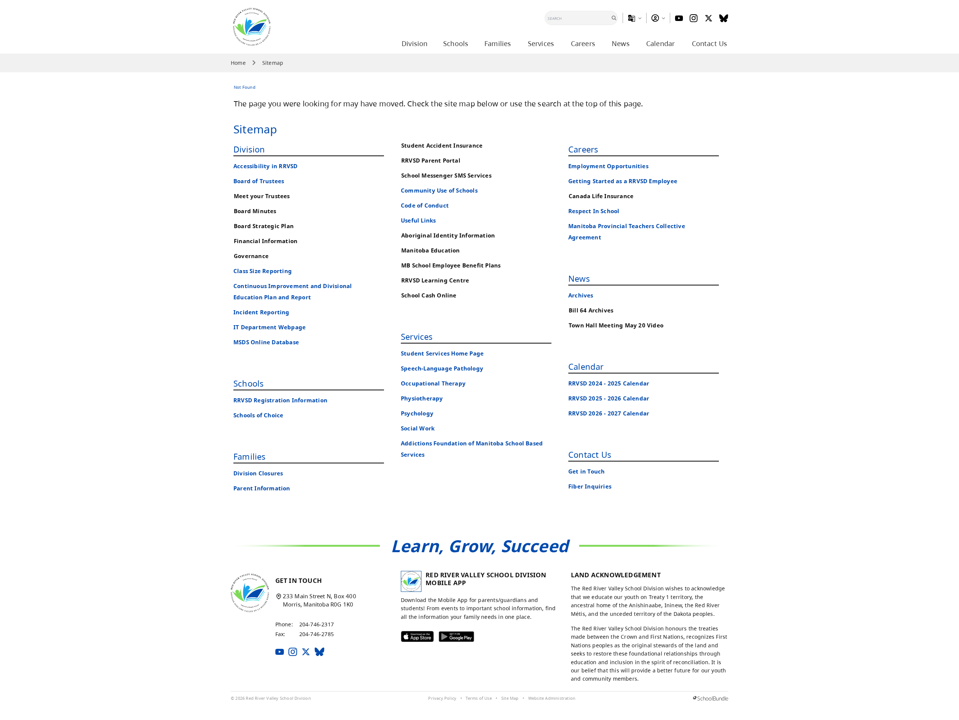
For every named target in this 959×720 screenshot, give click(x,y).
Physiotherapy (422, 398)
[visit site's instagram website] (292, 652)
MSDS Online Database (266, 342)
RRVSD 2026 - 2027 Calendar (608, 413)
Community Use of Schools (439, 190)
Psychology (417, 413)
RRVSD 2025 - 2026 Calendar (608, 398)
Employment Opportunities (608, 166)
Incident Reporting (261, 312)
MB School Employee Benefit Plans (450, 265)
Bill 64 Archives (591, 310)
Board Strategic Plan (264, 226)
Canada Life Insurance (601, 196)
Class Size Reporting (262, 271)
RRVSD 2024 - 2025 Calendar (608, 383)
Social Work (418, 428)
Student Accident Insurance (441, 145)
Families (249, 456)
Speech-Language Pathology (442, 368)
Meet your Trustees (262, 196)
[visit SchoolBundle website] (710, 698)
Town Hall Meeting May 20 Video (616, 325)
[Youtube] (679, 18)
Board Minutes (255, 211)
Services (417, 336)
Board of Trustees (258, 181)
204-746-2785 (316, 634)
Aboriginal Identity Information (448, 235)
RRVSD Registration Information (280, 400)
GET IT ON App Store (412, 638)
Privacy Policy (442, 698)
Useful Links (418, 220)
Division (249, 149)
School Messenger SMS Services (446, 175)
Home (238, 63)
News (579, 278)
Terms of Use (478, 698)
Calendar (586, 366)
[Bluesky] (723, 18)
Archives (580, 295)
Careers (583, 149)
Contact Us (589, 454)
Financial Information (265, 241)
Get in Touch (586, 471)
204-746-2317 (316, 624)
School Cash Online (429, 295)
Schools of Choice (258, 415)
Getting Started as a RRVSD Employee (622, 181)
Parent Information (261, 488)
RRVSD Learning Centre (435, 280)
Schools (248, 383)
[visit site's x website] (306, 652)
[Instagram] (694, 18)
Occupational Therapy (433, 383)
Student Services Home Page (442, 353)
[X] (709, 18)
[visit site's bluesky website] (319, 652)
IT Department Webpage (269, 327)
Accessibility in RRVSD (265, 166)
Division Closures (258, 473)
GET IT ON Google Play (451, 638)
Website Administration (551, 698)
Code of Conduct (425, 205)
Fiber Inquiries (589, 486)
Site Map (510, 698)
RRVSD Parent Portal (430, 160)
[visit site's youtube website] (279, 652)
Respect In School (593, 211)
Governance (251, 256)
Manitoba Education (430, 250)
